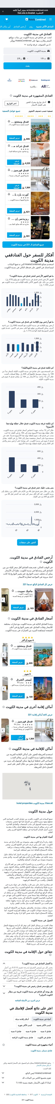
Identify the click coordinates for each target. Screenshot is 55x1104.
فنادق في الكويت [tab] (44, 1037)
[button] (3, 11)
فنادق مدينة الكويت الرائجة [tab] (22, 1037)
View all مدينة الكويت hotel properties (35, 803)
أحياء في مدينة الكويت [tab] (42, 1019)
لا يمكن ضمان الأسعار (44, 1065)
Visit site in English (26, 12)
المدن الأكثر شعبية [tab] (44, 1025)
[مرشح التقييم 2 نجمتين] (49, 116)
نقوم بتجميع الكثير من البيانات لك (36, 1077)
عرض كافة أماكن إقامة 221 (40, 714)
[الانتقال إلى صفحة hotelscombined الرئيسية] (35, 19)
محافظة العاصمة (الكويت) (18, 1094)
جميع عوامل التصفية (11, 110)
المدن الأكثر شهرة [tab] (25, 1025)
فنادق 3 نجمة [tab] (46, 1031)
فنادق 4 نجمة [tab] (31, 1031)
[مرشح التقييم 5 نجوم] (19, 116)
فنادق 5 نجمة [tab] (16, 1031)
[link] (27, 244)
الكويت (35, 1094)
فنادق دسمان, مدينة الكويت (41, 1050)
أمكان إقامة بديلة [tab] (22, 1019)
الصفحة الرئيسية (46, 1094)
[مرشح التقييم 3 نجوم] (40, 116)
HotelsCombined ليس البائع (38, 1073)
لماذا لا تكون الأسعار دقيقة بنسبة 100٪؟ (33, 1082)
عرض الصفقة (14, 138)
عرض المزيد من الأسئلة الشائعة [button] (27, 1000)
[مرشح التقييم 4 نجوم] (30, 116)
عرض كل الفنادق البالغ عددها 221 (38, 584)
